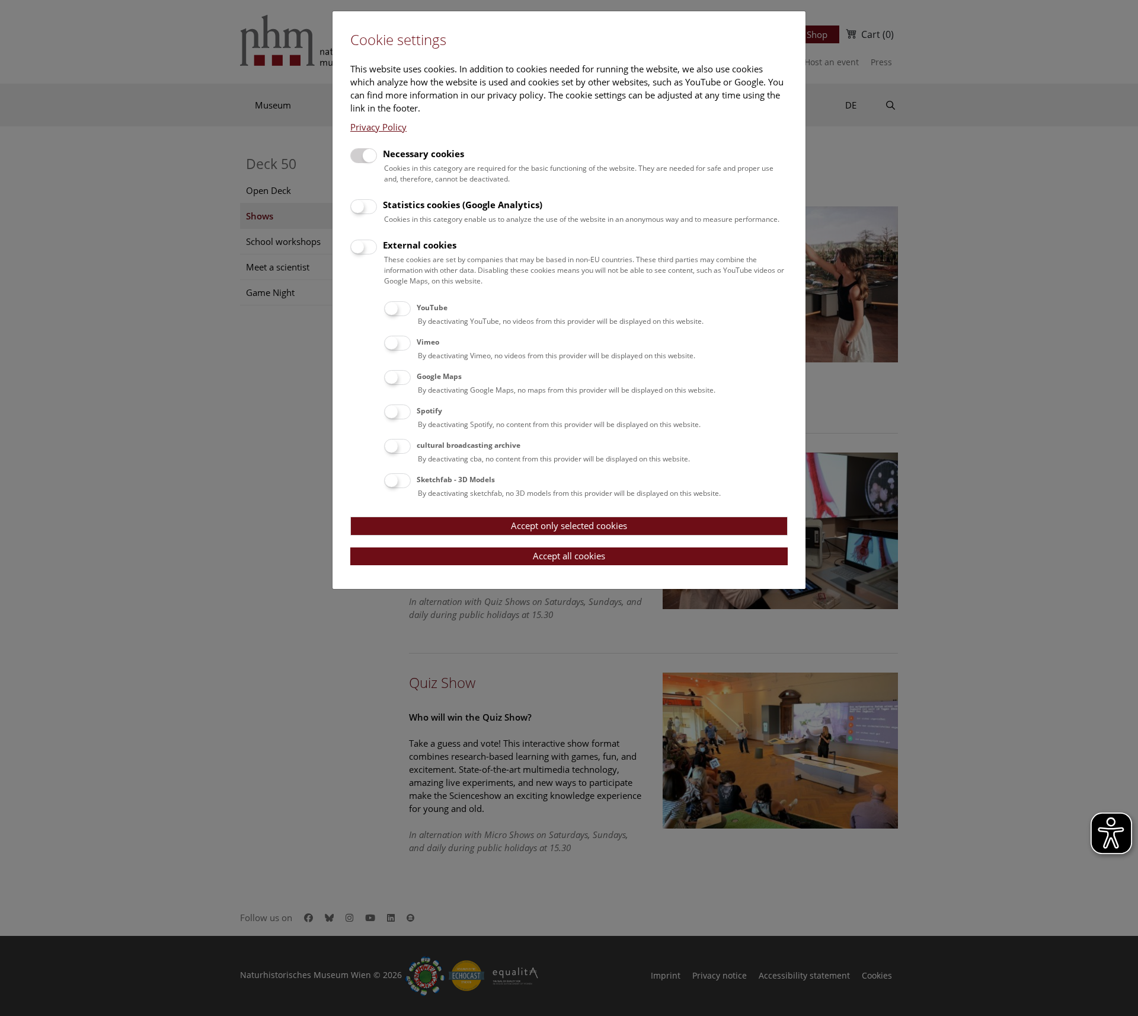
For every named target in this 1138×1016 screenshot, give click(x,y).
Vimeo (428, 342)
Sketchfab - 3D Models (456, 479)
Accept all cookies (569, 556)
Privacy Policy (378, 127)
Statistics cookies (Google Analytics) (462, 205)
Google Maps (439, 376)
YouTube (432, 307)
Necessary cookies (423, 154)
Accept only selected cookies (569, 525)
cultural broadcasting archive (468, 445)
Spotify (429, 411)
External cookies (419, 245)
